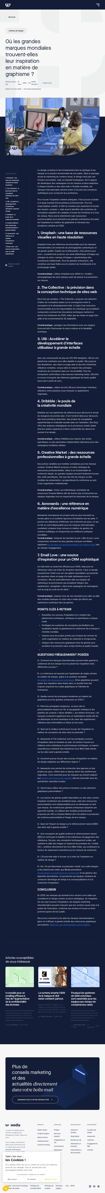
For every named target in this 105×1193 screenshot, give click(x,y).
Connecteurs (59, 1146)
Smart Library (42, 1130)
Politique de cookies (49, 1187)
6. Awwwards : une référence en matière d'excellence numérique (12, 238)
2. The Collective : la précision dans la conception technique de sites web (12, 193)
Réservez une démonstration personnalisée (70, 924)
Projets (56, 1130)
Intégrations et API (59, 1141)
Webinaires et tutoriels (76, 1145)
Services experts (57, 1135)
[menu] (98, 5)
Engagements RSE (92, 1145)
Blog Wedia (75, 1136)
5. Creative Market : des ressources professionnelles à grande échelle (12, 226)
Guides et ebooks (74, 1131)
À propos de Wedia (91, 1131)
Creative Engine (43, 1134)
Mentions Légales (59, 1187)
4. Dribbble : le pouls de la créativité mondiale (12, 217)
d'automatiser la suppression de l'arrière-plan (58, 873)
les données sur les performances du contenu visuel (71, 544)
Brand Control (42, 1137)
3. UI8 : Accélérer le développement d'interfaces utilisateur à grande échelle (12, 206)
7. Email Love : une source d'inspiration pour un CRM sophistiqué (12, 250)
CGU (67, 1186)
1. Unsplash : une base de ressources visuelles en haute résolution (12, 181)
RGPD (72, 1186)
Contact (90, 1150)
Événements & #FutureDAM (76, 1151)
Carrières (90, 1140)
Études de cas (76, 1140)
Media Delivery (42, 1141)
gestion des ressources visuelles (56, 778)
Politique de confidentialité (35, 1187)
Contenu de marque (16, 31)
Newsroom (91, 1136)
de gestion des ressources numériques (55, 680)
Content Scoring (43, 1145)
